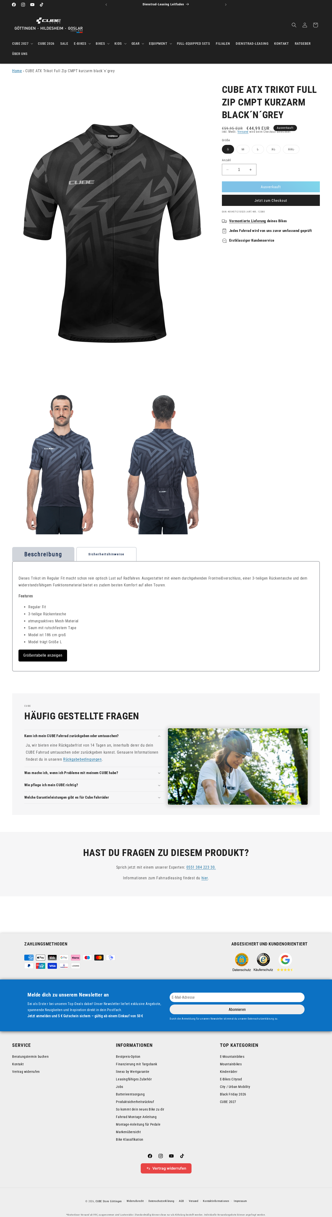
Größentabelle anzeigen (42, 655)
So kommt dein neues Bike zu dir (140, 1109)
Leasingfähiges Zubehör (134, 1079)
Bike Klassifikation (129, 1139)
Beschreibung (43, 554)
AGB (181, 1201)
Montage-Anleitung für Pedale (138, 1124)
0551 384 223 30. (201, 867)
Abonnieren (237, 1009)
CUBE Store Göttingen (109, 1201)
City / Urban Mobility (235, 1087)
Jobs (119, 1087)
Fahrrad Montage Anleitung (136, 1117)
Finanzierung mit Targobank (136, 1064)
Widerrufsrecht (135, 1201)
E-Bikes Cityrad (231, 1079)
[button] (22, 43)
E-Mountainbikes (232, 1056)
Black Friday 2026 (233, 1094)
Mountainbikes (231, 1064)
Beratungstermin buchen (30, 1056)
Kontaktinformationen (216, 1201)
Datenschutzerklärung (161, 1201)
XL (276, 150)
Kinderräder (228, 1072)
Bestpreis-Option (128, 1056)
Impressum (240, 1201)
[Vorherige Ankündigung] (106, 4)
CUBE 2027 (228, 1102)
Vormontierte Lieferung (247, 221)
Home (17, 71)
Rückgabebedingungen (82, 759)
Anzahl (226, 160)
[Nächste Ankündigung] (225, 4)
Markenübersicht (128, 1132)
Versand (242, 131)
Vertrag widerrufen (26, 1072)
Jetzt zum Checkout (270, 200)
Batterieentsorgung (130, 1094)
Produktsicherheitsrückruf (135, 1102)
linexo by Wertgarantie (132, 1072)
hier (204, 878)
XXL (293, 150)
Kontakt (18, 1064)
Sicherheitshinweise (106, 554)
